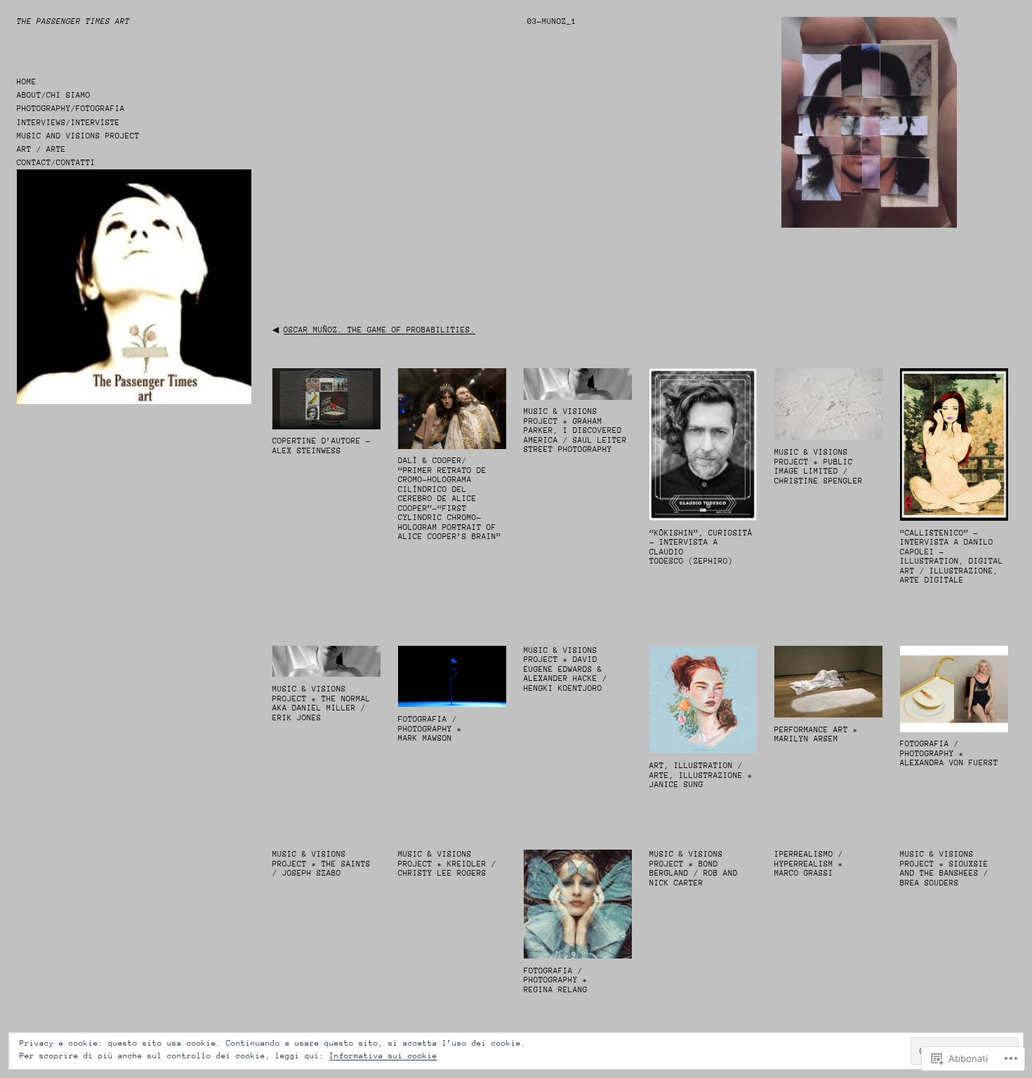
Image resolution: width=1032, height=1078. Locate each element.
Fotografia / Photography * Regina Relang (556, 980)
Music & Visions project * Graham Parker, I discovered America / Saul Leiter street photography (575, 430)
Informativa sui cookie (383, 1055)
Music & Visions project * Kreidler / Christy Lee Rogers (447, 864)
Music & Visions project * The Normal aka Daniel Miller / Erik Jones (321, 703)
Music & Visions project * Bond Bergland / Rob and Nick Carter (693, 869)
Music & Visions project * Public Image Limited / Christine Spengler (818, 467)
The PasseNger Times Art (73, 21)
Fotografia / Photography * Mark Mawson (430, 729)
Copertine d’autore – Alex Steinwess (321, 445)
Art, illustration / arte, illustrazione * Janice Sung (701, 775)
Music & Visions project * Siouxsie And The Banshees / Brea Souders (944, 869)
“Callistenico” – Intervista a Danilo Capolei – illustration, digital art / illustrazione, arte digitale (951, 556)
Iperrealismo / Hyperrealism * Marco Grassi (808, 864)
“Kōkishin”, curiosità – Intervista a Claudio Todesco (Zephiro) (701, 547)
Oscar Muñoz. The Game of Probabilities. (379, 330)
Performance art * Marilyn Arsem (816, 734)
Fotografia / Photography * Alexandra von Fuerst (949, 753)
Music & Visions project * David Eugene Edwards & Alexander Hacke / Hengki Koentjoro (565, 669)
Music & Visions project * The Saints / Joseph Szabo (321, 864)
